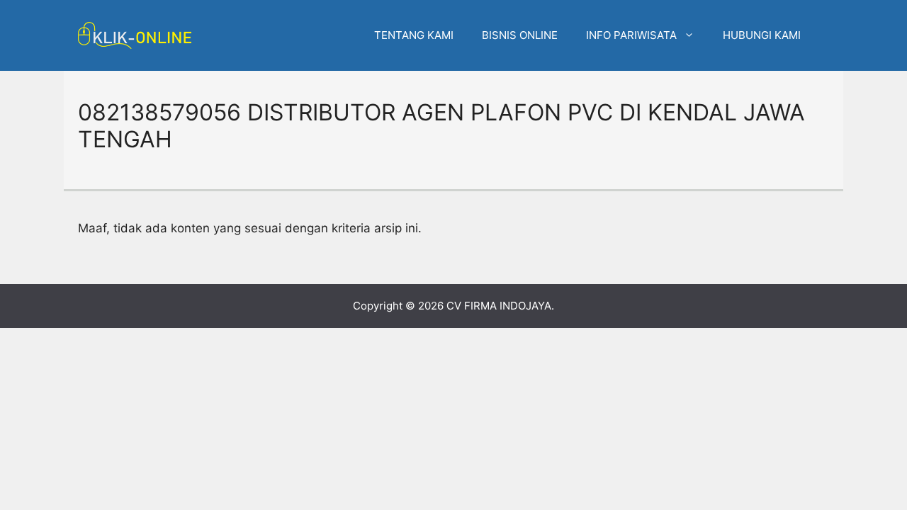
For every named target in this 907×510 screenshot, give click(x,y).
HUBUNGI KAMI (762, 35)
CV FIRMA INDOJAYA (498, 305)
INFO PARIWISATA (631, 35)
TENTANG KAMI (414, 35)
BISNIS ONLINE (520, 35)
